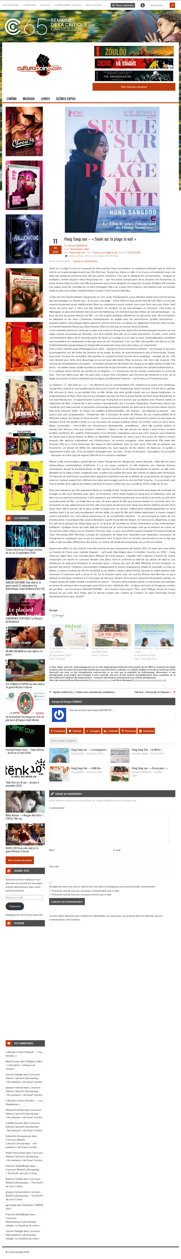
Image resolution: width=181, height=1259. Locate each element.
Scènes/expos (65, 98)
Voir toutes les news (20, 860)
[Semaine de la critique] (90, 25)
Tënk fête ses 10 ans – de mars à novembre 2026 (22, 783)
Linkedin (113, 730)
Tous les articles (10, 5)
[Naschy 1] (24, 370)
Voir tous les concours (134, 86)
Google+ (95, 730)
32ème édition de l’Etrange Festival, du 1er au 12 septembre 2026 (24, 551)
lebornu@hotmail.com (100, 680)
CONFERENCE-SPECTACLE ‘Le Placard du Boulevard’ (24, 619)
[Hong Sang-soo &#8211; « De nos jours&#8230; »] (111, 635)
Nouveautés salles (79, 249)
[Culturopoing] (39, 81)
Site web (54, 866)
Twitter (77, 730)
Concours (45, 5)
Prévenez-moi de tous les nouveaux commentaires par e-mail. (85, 890)
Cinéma (12, 98)
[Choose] (24, 155)
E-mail (117, 849)
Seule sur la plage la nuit (105, 252)
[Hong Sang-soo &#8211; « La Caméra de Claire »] (154, 635)
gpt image (11, 1204)
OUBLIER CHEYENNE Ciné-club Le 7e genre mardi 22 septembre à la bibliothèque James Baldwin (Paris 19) (25, 585)
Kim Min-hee (111, 255)
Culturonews (29, 5)
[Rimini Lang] (24, 455)
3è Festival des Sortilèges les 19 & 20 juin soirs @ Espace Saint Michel (25, 718)
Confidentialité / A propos (68, 5)
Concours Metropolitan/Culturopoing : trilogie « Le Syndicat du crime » (23, 1221)
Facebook (59, 730)
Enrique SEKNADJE (78, 245)
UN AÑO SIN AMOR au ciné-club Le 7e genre (24, 652)
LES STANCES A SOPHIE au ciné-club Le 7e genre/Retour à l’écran (25, 685)
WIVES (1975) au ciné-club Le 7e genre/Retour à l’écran (22, 849)
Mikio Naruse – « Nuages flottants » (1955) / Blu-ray (24, 816)
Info (142, 5)
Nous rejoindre (125, 5)
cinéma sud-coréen (94, 255)
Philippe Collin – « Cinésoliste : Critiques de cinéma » (25, 1065)
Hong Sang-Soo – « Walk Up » (86, 768)
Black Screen (13, 1061)
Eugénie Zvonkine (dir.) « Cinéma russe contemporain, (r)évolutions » (84, 692)
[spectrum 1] (24, 509)
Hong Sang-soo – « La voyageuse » (89, 749)
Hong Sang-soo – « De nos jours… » (111, 648)
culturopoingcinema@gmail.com (149, 680)
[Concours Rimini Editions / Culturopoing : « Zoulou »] (134, 51)
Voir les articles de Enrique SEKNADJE (92, 710)
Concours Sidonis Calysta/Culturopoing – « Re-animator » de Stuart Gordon (24, 1078)
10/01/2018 (133, 252)
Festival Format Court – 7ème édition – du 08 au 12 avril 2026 (25, 751)
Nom (52, 849)
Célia (8, 1051)
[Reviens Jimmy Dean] (24, 208)
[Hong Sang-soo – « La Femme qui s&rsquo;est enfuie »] (68, 635)
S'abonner (15, 906)
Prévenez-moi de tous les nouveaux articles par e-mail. (82, 894)
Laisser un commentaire (85, 261)
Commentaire (57, 807)
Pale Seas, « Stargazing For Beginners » (153, 692)
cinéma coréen (75, 255)
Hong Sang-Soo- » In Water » (147, 749)
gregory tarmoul (14, 1087)
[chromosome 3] (24, 316)
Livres (45, 98)
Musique (29, 98)
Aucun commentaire (59, 261)
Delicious (148, 730)
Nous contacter (93, 5)
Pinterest (130, 730)
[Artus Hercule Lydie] (24, 424)
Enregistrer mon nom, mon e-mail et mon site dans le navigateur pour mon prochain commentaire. (102, 886)
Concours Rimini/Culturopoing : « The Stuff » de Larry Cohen (24, 1182)
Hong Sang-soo (77, 252)
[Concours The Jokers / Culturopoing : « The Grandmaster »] (134, 76)
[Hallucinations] (24, 262)
